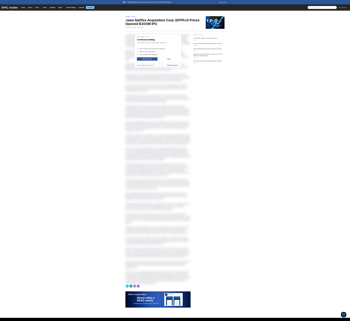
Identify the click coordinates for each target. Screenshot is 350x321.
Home (23, 7)
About (30, 7)
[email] (134, 286)
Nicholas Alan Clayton (130, 27)
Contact (81, 7)
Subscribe (90, 7)
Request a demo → (173, 65)
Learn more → (223, 2)
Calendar (52, 7)
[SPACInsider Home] (9, 7)
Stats (45, 7)
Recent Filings (71, 7)
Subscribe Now (147, 59)
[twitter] (127, 286)
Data (37, 7)
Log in (169, 59)
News (60, 7)
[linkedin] (130, 286)
